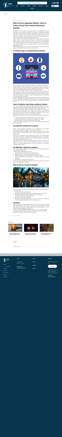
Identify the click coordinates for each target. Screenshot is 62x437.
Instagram (34, 265)
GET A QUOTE (6, 272)
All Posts (5, 14)
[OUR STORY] (4, 266)
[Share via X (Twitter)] (15, 215)
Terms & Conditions (51, 276)
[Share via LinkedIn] (18, 215)
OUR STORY (8, 266)
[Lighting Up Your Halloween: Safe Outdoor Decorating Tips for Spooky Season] (31, 228)
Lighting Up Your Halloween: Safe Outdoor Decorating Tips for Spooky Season (31, 234)
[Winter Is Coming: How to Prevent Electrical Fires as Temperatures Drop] (15, 228)
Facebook (34, 261)
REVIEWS (5, 270)
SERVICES (5, 268)
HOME (4, 264)
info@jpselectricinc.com (21, 267)
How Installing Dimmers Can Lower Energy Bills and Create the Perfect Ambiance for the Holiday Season (46, 234)
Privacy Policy (50, 275)
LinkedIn (34, 268)
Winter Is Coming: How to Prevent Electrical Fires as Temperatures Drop (14, 234)
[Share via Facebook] (13, 215)
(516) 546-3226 (19, 266)
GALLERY (5, 274)
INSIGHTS (5, 276)
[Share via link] (20, 215)
